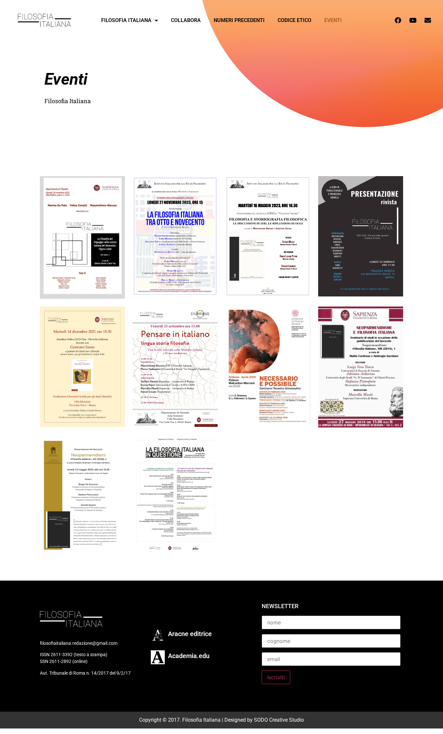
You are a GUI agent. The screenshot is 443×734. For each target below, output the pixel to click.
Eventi (333, 20)
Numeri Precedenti (239, 20)
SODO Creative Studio (279, 720)
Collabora (186, 20)
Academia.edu (189, 656)
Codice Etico (294, 20)
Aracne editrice (190, 634)
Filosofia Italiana (126, 20)
